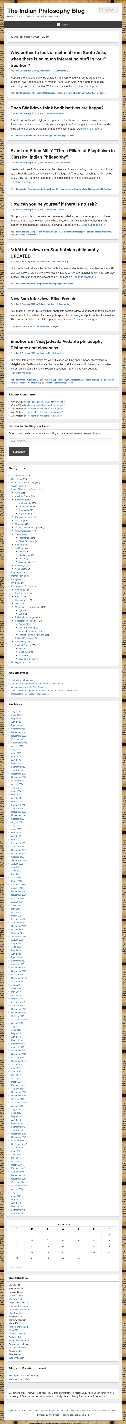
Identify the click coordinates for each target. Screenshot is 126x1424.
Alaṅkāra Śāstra (22, 496)
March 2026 (16, 725)
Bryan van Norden (72, 92)
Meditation (24, 651)
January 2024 (17, 808)
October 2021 (17, 898)
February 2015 (18, 1168)
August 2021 (17, 901)
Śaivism (19, 534)
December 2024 (18, 773)
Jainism (18, 520)
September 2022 (19, 860)
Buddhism (24, 231)
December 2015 (18, 1133)
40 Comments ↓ (60, 209)
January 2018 (17, 1047)
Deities (40, 379)
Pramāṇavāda (25, 506)
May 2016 (16, 1116)
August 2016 (17, 1105)
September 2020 (19, 936)
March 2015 (16, 1164)
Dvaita (22, 558)
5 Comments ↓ (65, 162)
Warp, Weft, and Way (19, 1378)
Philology (15, 582)
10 (17, 1246)
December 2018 (18, 1009)
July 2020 (16, 943)
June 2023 (16, 829)
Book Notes (49, 188)
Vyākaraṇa (20, 565)
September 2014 (19, 1185)
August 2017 (17, 1064)
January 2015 (17, 1171)
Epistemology (80, 188)
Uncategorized (42, 326)
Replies (101, 92)
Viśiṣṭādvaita (34, 382)
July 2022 (16, 867)
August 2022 (17, 863)
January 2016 (17, 1130)
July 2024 (16, 787)
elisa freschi (45, 70)
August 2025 (17, 746)
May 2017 (16, 1074)
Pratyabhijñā (25, 537)
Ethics (22, 135)
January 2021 (17, 922)
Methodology (49, 92)
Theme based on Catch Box (76, 1414)
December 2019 (18, 967)
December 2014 (18, 1175)
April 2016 (16, 1119)
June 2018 (16, 1029)
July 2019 (16, 984)
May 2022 (16, 874)
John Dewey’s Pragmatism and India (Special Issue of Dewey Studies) (44, 690)
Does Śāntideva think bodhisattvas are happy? (57, 108)
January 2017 (17, 1088)
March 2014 (16, 1206)
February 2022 (18, 884)
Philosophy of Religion (91, 379)
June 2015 (16, 1154)
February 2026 (18, 728)
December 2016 (18, 1092)
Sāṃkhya (19, 544)
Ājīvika (18, 492)
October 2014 (17, 1182)
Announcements (35, 188)
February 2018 (18, 1043)
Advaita (23, 188)
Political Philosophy (24, 638)
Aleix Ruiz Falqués (18, 1347)
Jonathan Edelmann (18, 1306)
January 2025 (17, 770)
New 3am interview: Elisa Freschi (43, 298)
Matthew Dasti (15, 1298)
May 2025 (16, 756)
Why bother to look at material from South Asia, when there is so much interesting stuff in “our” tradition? (58, 58)
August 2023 (17, 822)
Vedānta (19, 548)
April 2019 (16, 995)
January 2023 (17, 846)
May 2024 (16, 794)
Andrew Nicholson (17, 1333)
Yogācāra (23, 513)
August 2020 (17, 939)
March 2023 (16, 839)
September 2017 (19, 1060)
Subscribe (19, 451)
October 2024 (17, 780)
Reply (69, 382)
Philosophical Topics (21, 586)
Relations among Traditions (98, 231)
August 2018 (17, 1022)
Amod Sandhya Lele (18, 1326)
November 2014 (18, 1178)
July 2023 (16, 825)
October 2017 (17, 1057)
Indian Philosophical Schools (25, 489)
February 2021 (18, 919)
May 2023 (16, 832)
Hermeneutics (21, 600)
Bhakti (22, 379)
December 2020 (18, 925)
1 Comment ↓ (59, 353)
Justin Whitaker (16, 1357)
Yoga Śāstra (21, 568)
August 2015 (17, 1147)
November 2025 (18, 735)
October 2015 (17, 1140)
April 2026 (16, 721)
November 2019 (18, 970)
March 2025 (16, 763)
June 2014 (16, 1195)
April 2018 (16, 1036)
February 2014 (18, 1209)
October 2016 (17, 1098)
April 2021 (16, 912)
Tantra (22, 655)
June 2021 (16, 905)
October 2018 (17, 1016)
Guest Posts (17, 485)
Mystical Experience (53, 379)
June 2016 (16, 1112)
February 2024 (18, 804)
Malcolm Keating (47, 162)
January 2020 (17, 964)
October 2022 (17, 856)
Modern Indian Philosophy (73, 231)
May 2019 (16, 991)
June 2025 (16, 752)
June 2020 (16, 946)
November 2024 (18, 777)
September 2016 (19, 1102)
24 (17, 1258)
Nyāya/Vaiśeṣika (72, 379)
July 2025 (16, 749)
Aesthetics (20, 589)
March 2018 (16, 1040)
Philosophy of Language (26, 617)
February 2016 (18, 1126)
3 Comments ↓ (64, 303)
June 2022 (16, 870)
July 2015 (16, 1150)
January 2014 (17, 1213)
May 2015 (16, 1157)
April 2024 (16, 797)
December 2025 (18, 732)
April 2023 (16, 835)
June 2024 (16, 791)
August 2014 (17, 1189)
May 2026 (16, 718)
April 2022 (16, 877)
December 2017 (18, 1050)
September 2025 (19, 742)
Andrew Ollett (15, 1337)
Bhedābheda (25, 554)
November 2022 (18, 853)
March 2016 (16, 1123)
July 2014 (16, 1192)
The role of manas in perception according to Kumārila (37, 683)
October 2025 (17, 739)
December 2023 (18, 811)
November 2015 (18, 1137)
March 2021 (16, 915)
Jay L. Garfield (88, 92)
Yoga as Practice (27, 658)
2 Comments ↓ (61, 70)
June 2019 (16, 988)
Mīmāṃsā (20, 523)
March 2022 (16, 880)
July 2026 (16, 711)
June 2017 (16, 1071)
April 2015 (16, 1161)
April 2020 (16, 953)
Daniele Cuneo (16, 1295)
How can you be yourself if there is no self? (53, 204)
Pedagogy (16, 579)
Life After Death (26, 627)
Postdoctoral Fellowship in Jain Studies (30, 693)
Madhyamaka (32, 135)
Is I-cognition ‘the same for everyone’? (46, 401)
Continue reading (85, 86)
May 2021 (16, 908)
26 (47, 1258)
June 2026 (16, 714)
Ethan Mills (14, 1330)
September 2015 (19, 1144)
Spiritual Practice (18, 382)
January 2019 (17, 1005)
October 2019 (17, 974)
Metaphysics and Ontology (28, 606)
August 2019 (17, 981)
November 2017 (18, 1053)
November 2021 (18, 894)
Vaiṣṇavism (59, 382)
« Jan (11, 1267)
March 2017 (16, 1081)
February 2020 (18, 960)
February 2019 (18, 1002)
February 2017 (18, 1085)
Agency (22, 610)
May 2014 (16, 1199)
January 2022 (17, 887)
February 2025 (18, 766)
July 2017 (16, 1067)
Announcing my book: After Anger (27, 686)
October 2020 (17, 932)
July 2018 (16, 1026)
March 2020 (16, 957)
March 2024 (16, 801)
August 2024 (17, 784)
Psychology (58, 135)
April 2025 (16, 759)
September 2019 (19, 977)
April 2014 (16, 1202)
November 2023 (18, 815)
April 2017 (16, 1078)
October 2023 (17, 818)
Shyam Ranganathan (19, 1340)
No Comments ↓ (60, 261)
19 (47, 1252)
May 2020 (16, 950)
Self (12, 234)
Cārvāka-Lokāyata (64, 188)
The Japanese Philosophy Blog (23, 1375)
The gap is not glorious (22, 679)
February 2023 (18, 843)
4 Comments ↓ (59, 113)
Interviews (16, 572)
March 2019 (16, 998)
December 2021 (18, 891)
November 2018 (18, 1012)
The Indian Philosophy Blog (46, 10)
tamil (50, 382)
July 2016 (16, 1109)
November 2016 (18, 1095)
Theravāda (20, 234)
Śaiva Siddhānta (26, 541)
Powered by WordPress (48, 1414)
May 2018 (16, 1033)
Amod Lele (45, 113)
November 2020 (18, 929)
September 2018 (19, 1019)
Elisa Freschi (15, 1312)
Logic (17, 603)
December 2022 (18, 849)
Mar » (18, 1267)
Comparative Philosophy (30, 92)
